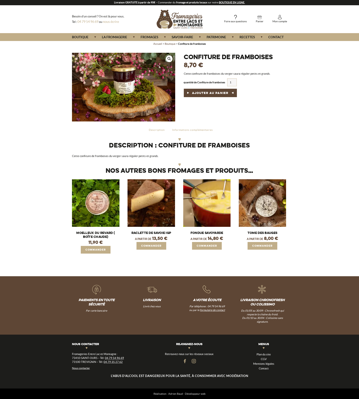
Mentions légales (263, 363)
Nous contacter (81, 368)
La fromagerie (114, 37)
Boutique (80, 37)
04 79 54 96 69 (87, 22)
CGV (264, 359)
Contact (276, 37)
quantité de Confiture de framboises (204, 82)
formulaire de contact (212, 310)
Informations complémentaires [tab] (192, 129)
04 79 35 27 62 (113, 361)
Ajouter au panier (210, 93)
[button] (169, 58)
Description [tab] (157, 129)
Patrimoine (216, 37)
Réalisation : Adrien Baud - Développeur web (179, 393)
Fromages (149, 37)
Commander (95, 249)
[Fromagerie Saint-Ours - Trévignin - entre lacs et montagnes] (179, 19)
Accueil (157, 43)
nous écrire (111, 22)
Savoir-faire (182, 37)
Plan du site (264, 354)
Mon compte (279, 21)
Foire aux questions (235, 21)
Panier (259, 21)
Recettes (247, 37)
